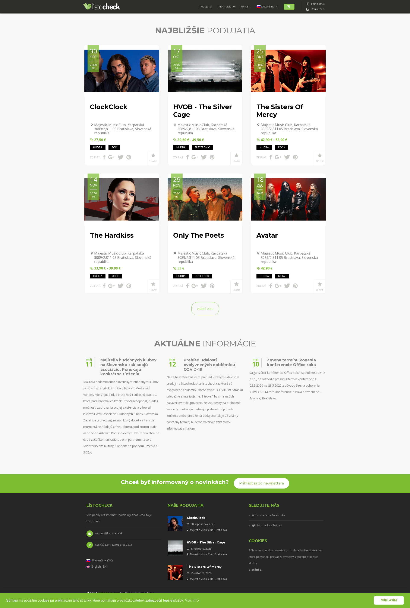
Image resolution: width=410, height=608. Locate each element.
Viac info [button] (192, 600)
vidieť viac (205, 309)
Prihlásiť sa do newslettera (261, 483)
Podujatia (205, 6)
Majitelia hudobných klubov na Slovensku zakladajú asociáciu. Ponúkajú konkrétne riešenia (128, 367)
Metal (282, 276)
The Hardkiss (112, 235)
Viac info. (255, 569)
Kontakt (245, 6)
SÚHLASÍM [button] (389, 600)
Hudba (97, 147)
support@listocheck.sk (108, 533)
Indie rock (202, 276)
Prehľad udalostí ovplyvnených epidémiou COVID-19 (209, 365)
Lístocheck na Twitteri (268, 525)
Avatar (267, 235)
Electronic (202, 147)
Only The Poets (198, 235)
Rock (281, 147)
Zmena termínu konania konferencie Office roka (291, 362)
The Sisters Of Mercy (279, 111)
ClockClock (108, 107)
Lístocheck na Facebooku (269, 515)
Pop (114, 147)
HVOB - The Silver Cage (202, 111)
